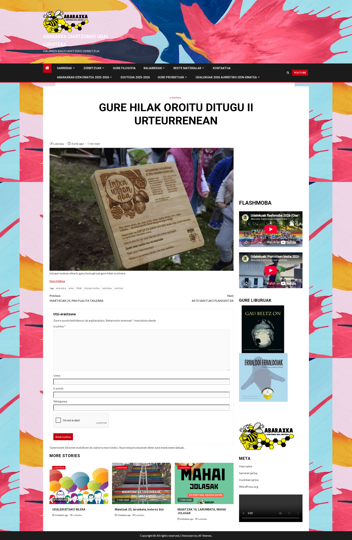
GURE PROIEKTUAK (171, 77)
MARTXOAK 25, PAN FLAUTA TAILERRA (76, 298)
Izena (56, 375)
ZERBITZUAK (92, 68)
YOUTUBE (300, 72)
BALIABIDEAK (153, 68)
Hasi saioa (245, 466)
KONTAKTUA (222, 68)
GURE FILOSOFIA (124, 68)
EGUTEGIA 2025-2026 (135, 77)
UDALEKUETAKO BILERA (68, 509)
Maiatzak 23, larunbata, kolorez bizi (139, 509)
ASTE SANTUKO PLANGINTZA (213, 298)
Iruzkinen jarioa (248, 479)
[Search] (288, 72)
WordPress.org (248, 486)
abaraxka (61, 288)
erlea (71, 288)
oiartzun (118, 288)
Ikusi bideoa (57, 281)
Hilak (79, 288)
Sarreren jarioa (248, 473)
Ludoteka (175, 97)
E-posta (58, 388)
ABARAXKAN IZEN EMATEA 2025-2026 (83, 77)
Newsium (188, 535)
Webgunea (60, 401)
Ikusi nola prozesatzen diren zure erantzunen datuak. (151, 447)
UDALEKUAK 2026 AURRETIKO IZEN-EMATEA (226, 77)
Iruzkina (59, 326)
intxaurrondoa (92, 288)
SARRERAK (64, 68)
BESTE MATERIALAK (187, 68)
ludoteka (107, 288)
